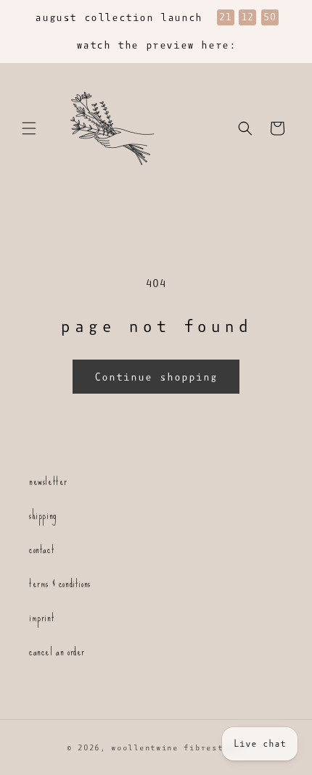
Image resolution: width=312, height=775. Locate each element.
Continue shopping (156, 377)
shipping (43, 515)
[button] (29, 128)
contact (41, 549)
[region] (156, 31)
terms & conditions (60, 583)
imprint (41, 617)
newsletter (48, 481)
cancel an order (57, 651)
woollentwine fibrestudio (178, 748)
